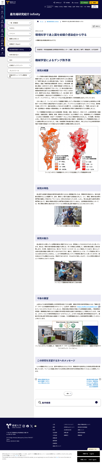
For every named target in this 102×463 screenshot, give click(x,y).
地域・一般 (83, 6)
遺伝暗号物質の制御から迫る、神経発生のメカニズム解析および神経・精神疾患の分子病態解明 (92, 383)
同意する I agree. (88, 454)
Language (76, 2)
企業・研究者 (76, 6)
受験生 (56, 6)
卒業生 (69, 6)
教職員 (88, 6)
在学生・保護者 (63, 6)
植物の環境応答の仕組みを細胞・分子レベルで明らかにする (43, 381)
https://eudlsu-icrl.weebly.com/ (87, 307)
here (57, 457)
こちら (16, 455)
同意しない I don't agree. (88, 459)
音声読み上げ (59, 2)
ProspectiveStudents (50, 6)
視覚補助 (68, 2)
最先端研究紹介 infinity (53, 21)
